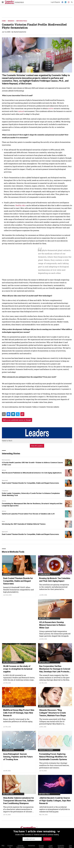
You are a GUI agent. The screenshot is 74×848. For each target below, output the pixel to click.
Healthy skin (20, 205)
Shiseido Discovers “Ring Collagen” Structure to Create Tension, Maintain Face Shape (52, 713)
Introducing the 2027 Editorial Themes (24, 524)
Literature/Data (44, 574)
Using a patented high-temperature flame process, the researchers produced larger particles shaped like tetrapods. (54, 633)
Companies (5, 490)
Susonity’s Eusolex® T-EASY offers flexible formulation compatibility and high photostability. (18, 589)
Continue (47, 839)
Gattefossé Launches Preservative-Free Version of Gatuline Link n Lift (28, 514)
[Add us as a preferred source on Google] (22, 414)
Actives (4, 470)
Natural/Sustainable (10, 662)
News (3, 521)
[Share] (8, 414)
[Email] (4, 414)
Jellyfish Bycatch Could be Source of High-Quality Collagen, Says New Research (55, 800)
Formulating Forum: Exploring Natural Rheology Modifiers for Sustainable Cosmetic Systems (53, 757)
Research (11, 21)
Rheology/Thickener (46, 750)
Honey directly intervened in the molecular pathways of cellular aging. (18, 720)
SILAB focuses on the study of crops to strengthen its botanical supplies (17, 669)
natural (21, 111)
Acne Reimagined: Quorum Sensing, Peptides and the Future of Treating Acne (18, 757)
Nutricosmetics (6, 460)
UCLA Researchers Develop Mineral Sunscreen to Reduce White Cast (52, 625)
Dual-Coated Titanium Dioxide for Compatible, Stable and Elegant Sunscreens (30, 483)
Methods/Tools (21, 21)
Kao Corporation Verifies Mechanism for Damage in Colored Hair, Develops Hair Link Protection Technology (54, 669)
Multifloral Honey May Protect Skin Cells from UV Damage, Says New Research (18, 713)
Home (4, 21)
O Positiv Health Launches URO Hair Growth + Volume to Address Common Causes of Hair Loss (32, 464)
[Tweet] (18, 414)
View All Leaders (37, 446)
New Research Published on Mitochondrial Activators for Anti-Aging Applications (32, 473)
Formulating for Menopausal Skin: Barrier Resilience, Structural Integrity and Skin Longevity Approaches (32, 505)
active (50, 108)
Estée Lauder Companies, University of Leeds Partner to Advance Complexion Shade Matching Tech (31, 494)
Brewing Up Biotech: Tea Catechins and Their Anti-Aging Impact (54, 579)
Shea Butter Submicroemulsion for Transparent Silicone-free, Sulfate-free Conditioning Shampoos (18, 800)
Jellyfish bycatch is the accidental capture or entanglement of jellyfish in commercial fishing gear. (54, 809)
